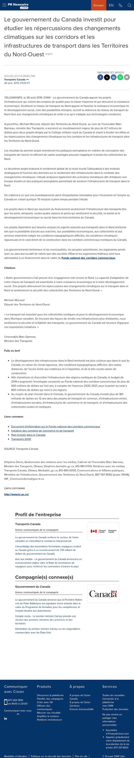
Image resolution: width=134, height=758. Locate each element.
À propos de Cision (80, 702)
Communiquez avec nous (18, 710)
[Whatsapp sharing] (120, 77)
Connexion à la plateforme (110, 700)
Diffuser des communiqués (44, 707)
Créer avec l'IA (45, 702)
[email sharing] (127, 77)
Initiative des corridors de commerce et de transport (42, 431)
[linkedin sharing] (114, 77)
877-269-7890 (15, 700)
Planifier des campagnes (50, 698)
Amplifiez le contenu (48, 716)
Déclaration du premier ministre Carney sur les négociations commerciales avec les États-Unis (47, 630)
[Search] (129, 5)
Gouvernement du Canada (32, 587)
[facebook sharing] (100, 77)
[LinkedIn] (6, 718)
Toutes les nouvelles (113, 695)
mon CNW (107, 705)
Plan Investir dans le (28, 435)
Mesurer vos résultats (49, 712)
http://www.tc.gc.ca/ (16, 494)
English (49, 53)
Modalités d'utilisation (15, 756)
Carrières (75, 705)
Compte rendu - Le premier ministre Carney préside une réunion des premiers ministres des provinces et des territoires (45, 619)
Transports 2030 (21, 439)
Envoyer (99, 5)
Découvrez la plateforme (50, 695)
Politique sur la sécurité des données (51, 756)
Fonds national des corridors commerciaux (88, 258)
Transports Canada (27, 524)
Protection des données (115, 709)
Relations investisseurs (49, 719)
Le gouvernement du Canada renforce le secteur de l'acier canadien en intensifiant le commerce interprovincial (47, 539)
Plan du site (81, 756)
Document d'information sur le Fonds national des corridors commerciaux (55, 426)
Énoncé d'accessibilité (82, 709)
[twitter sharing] (107, 77)
